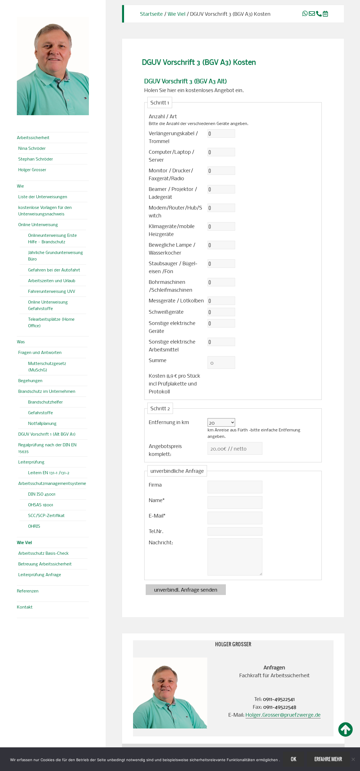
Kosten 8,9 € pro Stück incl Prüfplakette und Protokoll (174, 383)
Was (21, 341)
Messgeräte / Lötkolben (176, 300)
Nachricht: (161, 542)
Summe (157, 360)
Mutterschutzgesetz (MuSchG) (47, 366)
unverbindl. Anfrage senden (185, 589)
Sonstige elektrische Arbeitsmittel (172, 345)
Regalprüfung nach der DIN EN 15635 (47, 448)
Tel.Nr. (156, 530)
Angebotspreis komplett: (165, 449)
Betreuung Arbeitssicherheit (45, 564)
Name (157, 499)
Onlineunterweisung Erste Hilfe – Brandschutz (52, 238)
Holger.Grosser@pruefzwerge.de (283, 714)
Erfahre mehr (328, 759)
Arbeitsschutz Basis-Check (43, 553)
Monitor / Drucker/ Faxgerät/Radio (171, 174)
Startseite (151, 13)
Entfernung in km (169, 421)
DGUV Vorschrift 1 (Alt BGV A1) (47, 434)
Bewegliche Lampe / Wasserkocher (172, 248)
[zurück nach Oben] (345, 729)
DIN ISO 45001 (41, 494)
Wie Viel (24, 542)
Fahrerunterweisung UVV (51, 291)
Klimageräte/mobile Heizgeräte (172, 229)
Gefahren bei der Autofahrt (54, 270)
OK (293, 759)
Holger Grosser (32, 169)
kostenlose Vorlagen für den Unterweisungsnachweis (45, 210)
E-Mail (157, 515)
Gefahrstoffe (40, 412)
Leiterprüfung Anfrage (39, 574)
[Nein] (353, 759)
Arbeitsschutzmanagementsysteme (52, 483)
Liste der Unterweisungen (42, 196)
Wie (20, 186)
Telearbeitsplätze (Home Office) (51, 322)
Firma (155, 484)
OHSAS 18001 (40, 504)
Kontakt (25, 607)
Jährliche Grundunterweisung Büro (55, 255)
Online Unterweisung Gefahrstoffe (48, 305)
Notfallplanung (42, 423)
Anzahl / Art (163, 116)
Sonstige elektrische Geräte (172, 326)
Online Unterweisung (38, 224)
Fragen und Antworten (40, 352)
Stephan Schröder (35, 159)
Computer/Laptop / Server (171, 155)
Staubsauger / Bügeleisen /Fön (173, 267)
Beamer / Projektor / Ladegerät (173, 192)
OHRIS (34, 526)
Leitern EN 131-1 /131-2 (48, 472)
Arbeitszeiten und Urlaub (51, 280)
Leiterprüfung (31, 462)
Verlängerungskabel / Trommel (173, 137)
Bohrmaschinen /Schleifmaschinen (170, 285)
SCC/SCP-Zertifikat (46, 515)
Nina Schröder (32, 148)
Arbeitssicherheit (33, 137)
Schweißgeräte (166, 311)
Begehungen (30, 380)
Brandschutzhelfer (45, 402)
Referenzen (28, 591)
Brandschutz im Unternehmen (46, 391)
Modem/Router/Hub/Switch (175, 211)
